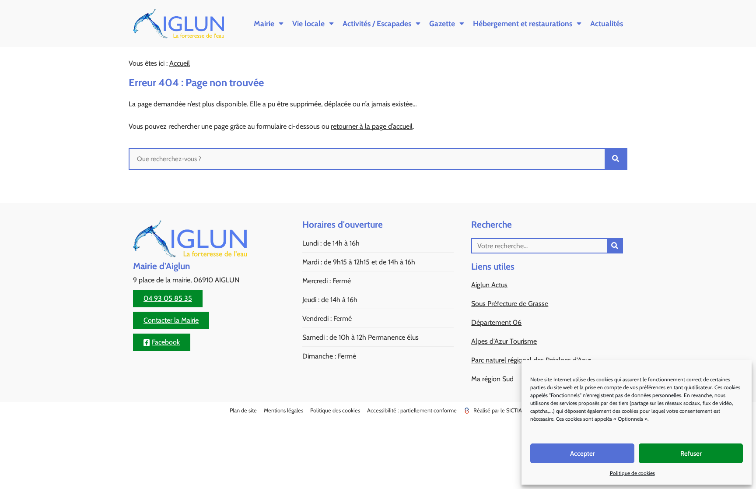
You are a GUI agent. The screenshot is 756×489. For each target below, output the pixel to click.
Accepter (582, 453)
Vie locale (308, 23)
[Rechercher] (615, 159)
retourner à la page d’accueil (372, 126)
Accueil (179, 63)
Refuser (691, 453)
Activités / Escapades (377, 23)
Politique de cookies (632, 473)
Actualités (606, 23)
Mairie (264, 23)
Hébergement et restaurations (522, 23)
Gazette (442, 23)
